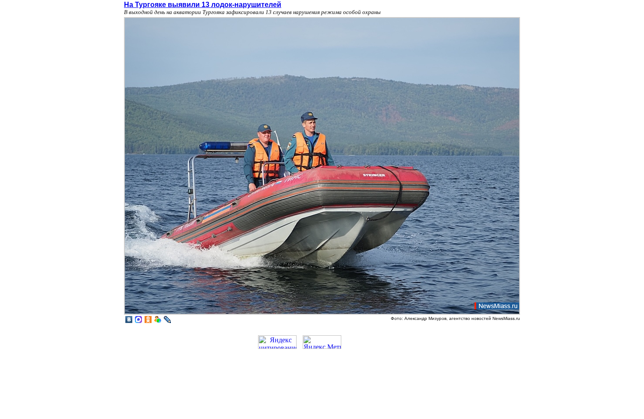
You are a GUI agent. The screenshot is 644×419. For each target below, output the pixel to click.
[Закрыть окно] (322, 313)
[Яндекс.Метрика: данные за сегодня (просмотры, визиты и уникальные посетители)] (322, 342)
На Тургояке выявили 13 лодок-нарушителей (202, 4)
